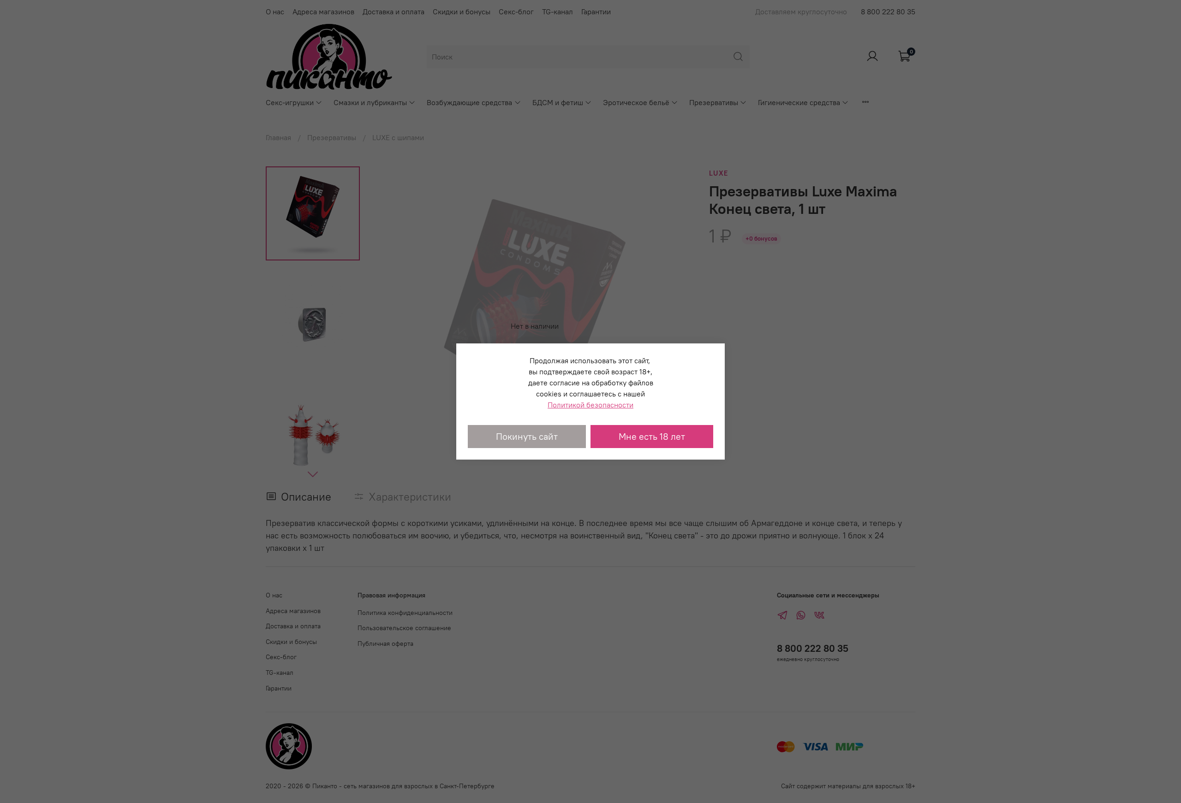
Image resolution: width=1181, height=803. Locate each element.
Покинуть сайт (527, 436)
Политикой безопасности (590, 404)
